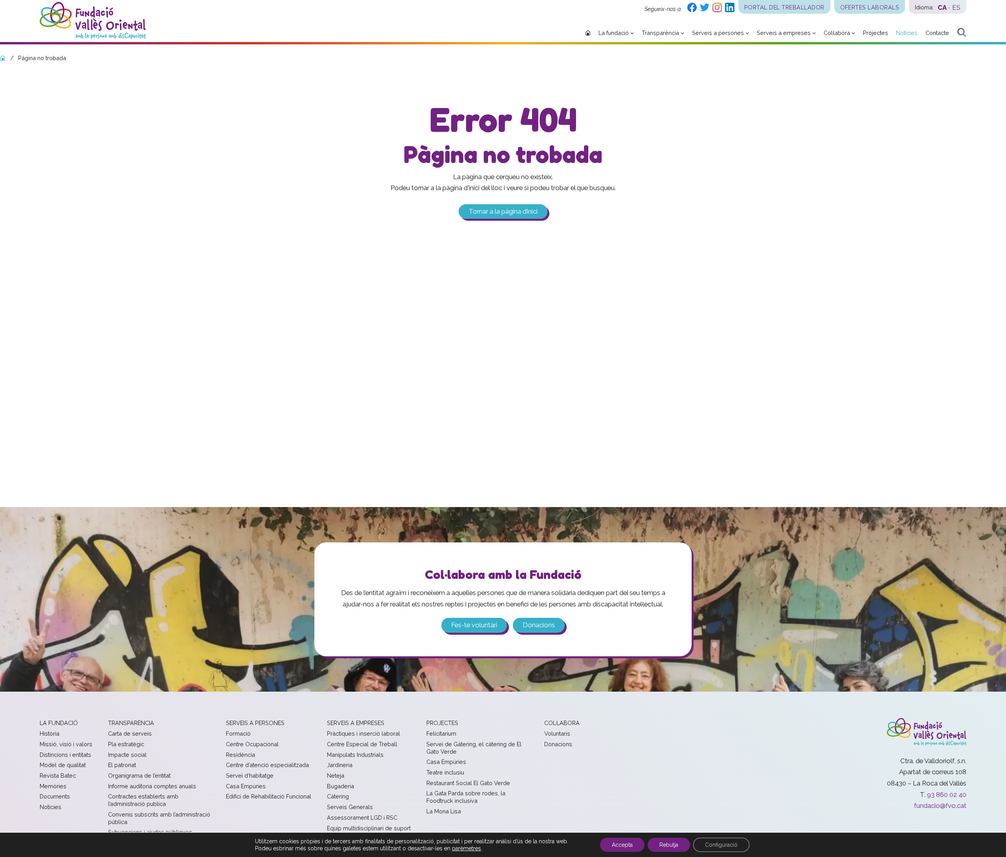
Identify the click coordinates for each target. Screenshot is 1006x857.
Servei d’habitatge (250, 775)
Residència (240, 754)
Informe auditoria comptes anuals (152, 786)
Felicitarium (441, 733)
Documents (55, 796)
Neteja (335, 775)
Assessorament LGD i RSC (362, 817)
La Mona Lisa (443, 811)
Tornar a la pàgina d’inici (503, 212)
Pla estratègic (126, 744)
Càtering (338, 796)
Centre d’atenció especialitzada (267, 765)
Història (49, 733)
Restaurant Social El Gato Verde (468, 783)
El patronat (122, 765)
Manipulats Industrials (355, 754)
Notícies (50, 807)
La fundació (59, 723)
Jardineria (339, 765)
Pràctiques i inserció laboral (363, 733)
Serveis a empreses (355, 723)
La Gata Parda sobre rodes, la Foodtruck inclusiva (465, 797)
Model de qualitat (63, 765)
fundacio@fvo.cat (940, 805)
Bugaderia (340, 786)
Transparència (131, 723)
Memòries (53, 786)
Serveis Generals (350, 807)
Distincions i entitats (65, 754)
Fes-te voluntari (474, 625)
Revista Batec (58, 775)
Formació (238, 733)
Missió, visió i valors (66, 744)
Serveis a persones (255, 723)
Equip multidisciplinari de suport (369, 828)
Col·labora (562, 723)
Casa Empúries (246, 786)
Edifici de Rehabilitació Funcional (268, 796)
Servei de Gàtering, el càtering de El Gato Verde (473, 748)
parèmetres (466, 848)
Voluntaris (557, 733)
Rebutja (668, 845)
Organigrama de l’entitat (139, 775)
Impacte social (127, 754)
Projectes (442, 723)
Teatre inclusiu (445, 772)
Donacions (539, 625)
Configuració (721, 845)
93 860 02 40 (946, 794)
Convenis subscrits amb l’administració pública (159, 818)
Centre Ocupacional (252, 744)
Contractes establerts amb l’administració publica (143, 800)
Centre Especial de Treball (362, 744)
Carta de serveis (130, 733)
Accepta (622, 845)
